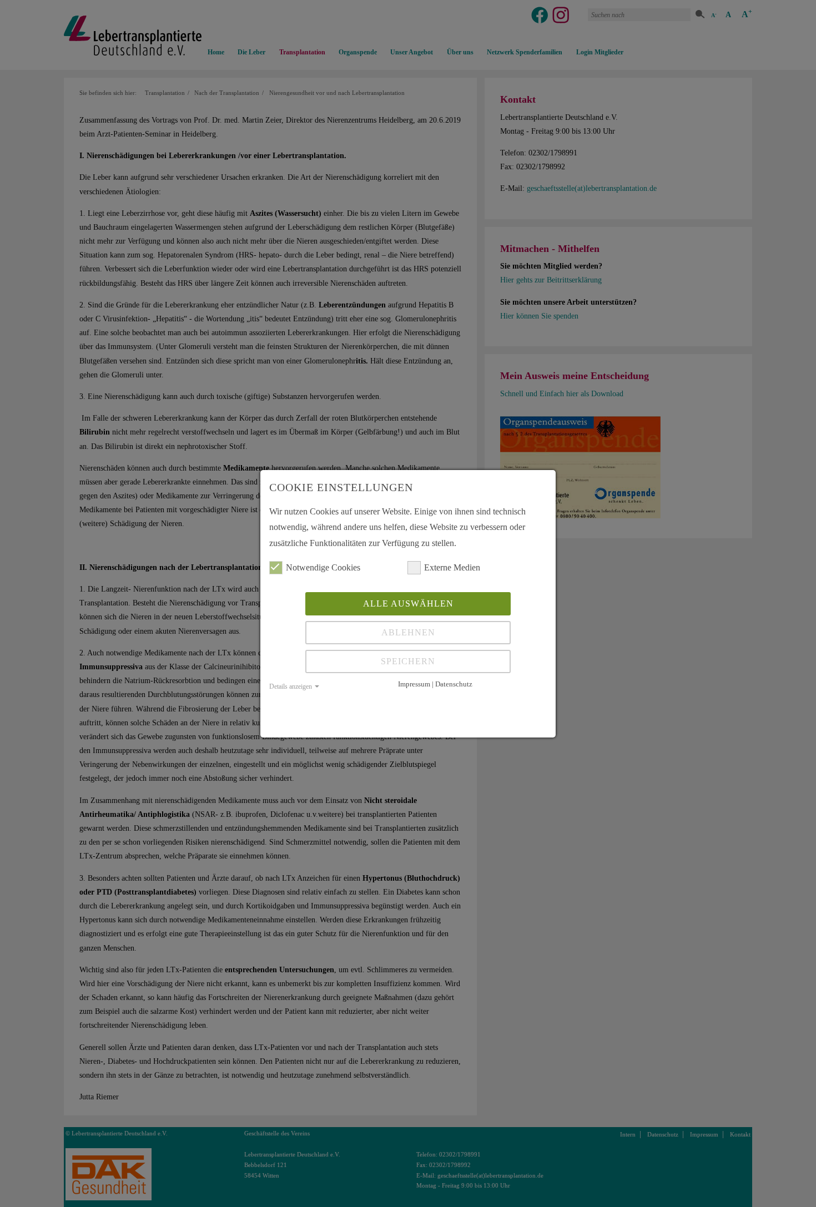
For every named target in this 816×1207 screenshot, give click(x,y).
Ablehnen (408, 632)
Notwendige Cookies (323, 567)
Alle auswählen (408, 603)
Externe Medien (452, 567)
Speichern (408, 661)
